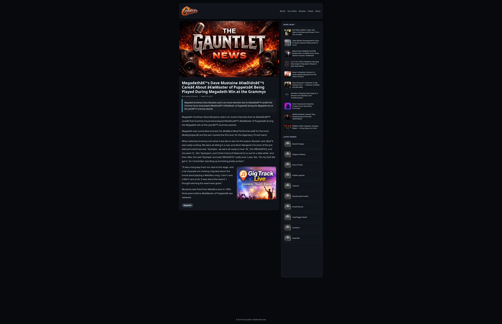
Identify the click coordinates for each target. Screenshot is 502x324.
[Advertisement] (302, 295)
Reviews (302, 11)
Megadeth (188, 205)
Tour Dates (292, 11)
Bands (282, 11)
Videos (310, 11)
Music (318, 11)
